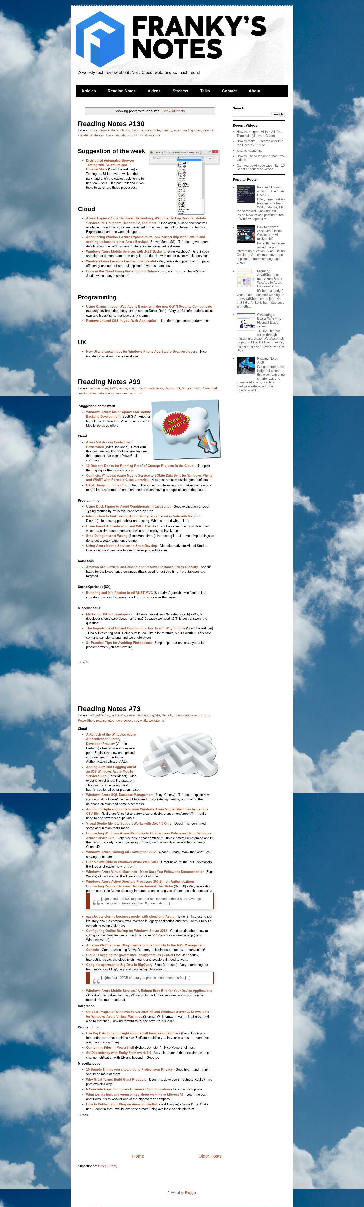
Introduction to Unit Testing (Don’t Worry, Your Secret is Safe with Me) (139, 516)
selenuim (209, 130)
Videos (154, 91)
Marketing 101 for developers (108, 614)
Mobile (186, 388)
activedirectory (99, 715)
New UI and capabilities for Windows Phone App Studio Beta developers (141, 351)
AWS (113, 388)
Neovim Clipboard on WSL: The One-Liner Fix (270, 191)
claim (133, 388)
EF (201, 715)
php (207, 715)
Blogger (190, 1193)
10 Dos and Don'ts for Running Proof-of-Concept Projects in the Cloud (140, 466)
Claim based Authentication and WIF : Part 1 (120, 526)
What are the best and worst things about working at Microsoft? (134, 1094)
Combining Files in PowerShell (110, 1047)
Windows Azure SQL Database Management (119, 795)
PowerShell (210, 388)
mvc (196, 388)
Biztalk (167, 715)
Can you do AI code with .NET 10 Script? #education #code (261, 167)
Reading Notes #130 (111, 124)
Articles (88, 91)
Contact (229, 91)
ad (114, 715)
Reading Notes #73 (109, 709)
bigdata (155, 715)
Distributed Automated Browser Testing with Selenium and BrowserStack (110, 165)
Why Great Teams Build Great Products (116, 1079)
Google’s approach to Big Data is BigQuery (119, 965)
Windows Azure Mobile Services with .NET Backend (126, 251)
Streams (180, 91)
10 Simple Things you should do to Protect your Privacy (129, 1069)
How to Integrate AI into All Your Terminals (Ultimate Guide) (259, 134)
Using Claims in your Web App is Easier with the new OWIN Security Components (149, 306)
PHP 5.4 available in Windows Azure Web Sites (122, 862)
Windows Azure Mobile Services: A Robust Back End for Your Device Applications (149, 991)
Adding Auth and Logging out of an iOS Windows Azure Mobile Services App (111, 771)
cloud (135, 130)
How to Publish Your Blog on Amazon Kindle (121, 1104)
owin (177, 130)
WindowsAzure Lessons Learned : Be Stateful (121, 261)
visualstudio (123, 135)
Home (138, 1156)
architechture (98, 388)
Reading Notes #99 (109, 382)
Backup (142, 715)
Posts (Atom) (107, 1166)
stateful (83, 135)
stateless (97, 135)
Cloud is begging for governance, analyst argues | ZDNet (129, 955)
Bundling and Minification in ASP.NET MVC (119, 593)
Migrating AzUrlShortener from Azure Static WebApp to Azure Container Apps (269, 278)
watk (143, 720)
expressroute (150, 130)
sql (136, 720)
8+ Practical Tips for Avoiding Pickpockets (119, 643)
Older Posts (210, 1156)
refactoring (105, 393)
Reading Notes (122, 91)
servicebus (124, 720)
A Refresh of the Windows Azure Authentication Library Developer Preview (111, 739)
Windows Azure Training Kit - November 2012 (121, 852)
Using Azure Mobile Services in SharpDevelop (121, 546)
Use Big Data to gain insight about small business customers (133, 1033)
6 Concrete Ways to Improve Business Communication (128, 1089)
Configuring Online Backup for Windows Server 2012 (126, 931)
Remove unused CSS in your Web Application (121, 321)
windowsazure (150, 135)
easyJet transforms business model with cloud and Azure (130, 916)
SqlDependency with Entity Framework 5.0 (118, 1053)
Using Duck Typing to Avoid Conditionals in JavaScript (128, 506)
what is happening (249, 150)
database (190, 715)
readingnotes (191, 130)
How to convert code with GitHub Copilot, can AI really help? (269, 233)
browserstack (108, 130)
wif (136, 135)
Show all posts (173, 111)
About (254, 91)
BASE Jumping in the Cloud (108, 485)
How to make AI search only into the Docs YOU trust (260, 143)
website (154, 720)
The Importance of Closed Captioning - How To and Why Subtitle (135, 628)
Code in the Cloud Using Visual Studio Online (121, 271)
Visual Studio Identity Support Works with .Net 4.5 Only (128, 823)
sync (133, 393)
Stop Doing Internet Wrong (106, 536)
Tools (109, 135)
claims (125, 130)
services (121, 393)
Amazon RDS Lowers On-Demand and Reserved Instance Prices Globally (142, 567)
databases (155, 388)
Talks (205, 91)
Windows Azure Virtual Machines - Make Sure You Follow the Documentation (145, 872)
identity (167, 130)
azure (93, 130)
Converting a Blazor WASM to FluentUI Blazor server (269, 320)
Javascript (172, 388)
